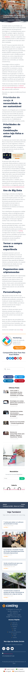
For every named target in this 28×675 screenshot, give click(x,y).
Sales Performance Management (14, 13)
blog (21, 330)
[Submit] (22, 478)
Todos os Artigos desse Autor (19, 347)
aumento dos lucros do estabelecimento (13, 187)
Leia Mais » (6, 523)
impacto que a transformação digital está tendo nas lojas (13, 87)
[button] (22, 2)
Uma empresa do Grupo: (8, 652)
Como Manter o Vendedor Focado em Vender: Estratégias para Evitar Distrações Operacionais (14, 547)
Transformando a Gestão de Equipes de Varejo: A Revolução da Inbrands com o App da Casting (14, 588)
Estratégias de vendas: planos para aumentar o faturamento (17, 402)
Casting (21, 231)
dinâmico (7, 37)
